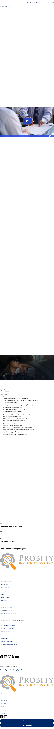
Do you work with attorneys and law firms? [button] (14, 413)
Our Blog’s (4, 591)
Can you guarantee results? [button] (10, 402)
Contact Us (4, 600)
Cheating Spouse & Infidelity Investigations (12, 620)
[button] (27, 391)
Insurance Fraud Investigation (9, 635)
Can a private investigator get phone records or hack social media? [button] (20, 400)
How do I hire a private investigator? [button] (12, 416)
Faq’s (2, 594)
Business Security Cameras (8, 628)
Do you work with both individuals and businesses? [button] (16, 415)
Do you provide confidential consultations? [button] (14, 409)
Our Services (4, 584)
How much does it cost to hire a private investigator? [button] (17, 422)
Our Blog (3, 710)
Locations (4, 703)
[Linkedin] (5, 657)
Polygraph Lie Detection (7, 631)
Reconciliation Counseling (8, 625)
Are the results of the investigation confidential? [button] (15, 398)
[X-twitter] (13, 657)
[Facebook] (2, 657)
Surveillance (4, 638)
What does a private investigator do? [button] (12, 425)
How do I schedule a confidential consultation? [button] (15, 418)
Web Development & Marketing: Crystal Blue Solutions (14, 670)
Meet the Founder (6, 581)
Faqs (2, 706)
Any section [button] (6, 391)
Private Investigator (6, 607)
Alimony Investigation (7, 610)
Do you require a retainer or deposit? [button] (12, 411)
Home (3, 578)
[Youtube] (17, 657)
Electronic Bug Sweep (7, 641)
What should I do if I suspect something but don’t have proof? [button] (19, 429)
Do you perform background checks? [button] (12, 407)
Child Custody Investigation (8, 614)
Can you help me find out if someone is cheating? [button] (16, 404)
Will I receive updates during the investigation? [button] (15, 433)
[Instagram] (9, 657)
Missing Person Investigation (9, 644)
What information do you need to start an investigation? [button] (17, 427)
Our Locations (5, 587)
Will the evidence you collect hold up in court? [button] (15, 434)
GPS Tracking (5, 617)
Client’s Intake (5, 597)
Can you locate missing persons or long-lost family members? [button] (19, 406)
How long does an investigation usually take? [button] (15, 420)
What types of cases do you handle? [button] (12, 431)
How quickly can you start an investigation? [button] (14, 424)
